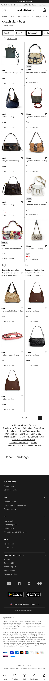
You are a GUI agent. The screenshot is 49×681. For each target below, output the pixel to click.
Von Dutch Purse (33, 445)
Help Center (9, 543)
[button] (44, 10)
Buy (5, 498)
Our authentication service (15, 505)
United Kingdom (14, 668)
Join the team (9, 570)
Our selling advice (11, 524)
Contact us (8, 547)
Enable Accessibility (24, 1)
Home (4, 16)
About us (7, 559)
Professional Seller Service (15, 531)
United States (25, 668)
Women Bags (24, 16)
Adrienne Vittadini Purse (23, 425)
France (6, 668)
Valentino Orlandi (15, 445)
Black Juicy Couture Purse (32, 436)
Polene (34, 442)
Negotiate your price (10, 270)
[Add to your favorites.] (21, 70)
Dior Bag (24, 433)
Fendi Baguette (10, 436)
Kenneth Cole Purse (18, 442)
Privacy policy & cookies (23, 610)
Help (6, 540)
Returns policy (10, 509)
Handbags (36, 16)
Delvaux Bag (11, 433)
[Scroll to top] (40, 418)
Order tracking (10, 501)
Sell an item (9, 528)
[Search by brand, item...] (4, 10)
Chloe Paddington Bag (29, 431)
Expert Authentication (34, 270)
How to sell (8, 521)
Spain (39, 668)
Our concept (9, 486)
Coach (12, 16)
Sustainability (9, 563)
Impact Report (10, 566)
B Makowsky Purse (11, 428)
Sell (6, 517)
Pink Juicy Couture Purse (23, 439)
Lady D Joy (36, 433)
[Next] (31, 418)
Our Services (10, 482)
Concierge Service (11, 489)
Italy (44, 668)
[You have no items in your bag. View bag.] (44, 10)
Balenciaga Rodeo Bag (33, 428)
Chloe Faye (11, 431)
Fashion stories (10, 574)
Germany (33, 668)
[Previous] (18, 418)
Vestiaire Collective (14, 555)
